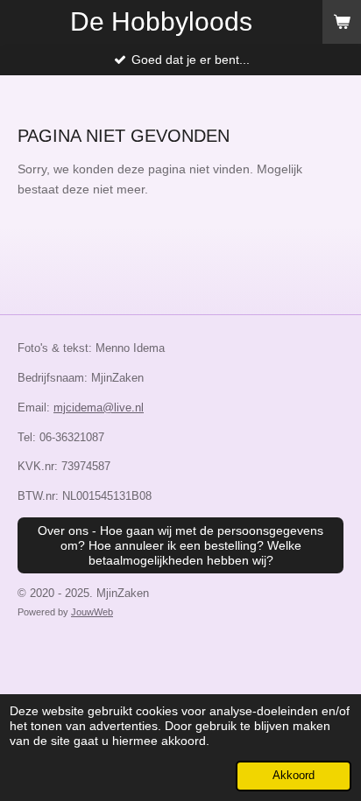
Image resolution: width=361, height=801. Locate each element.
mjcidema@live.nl (98, 407)
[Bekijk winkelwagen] (341, 22)
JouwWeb (92, 612)
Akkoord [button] (294, 775)
